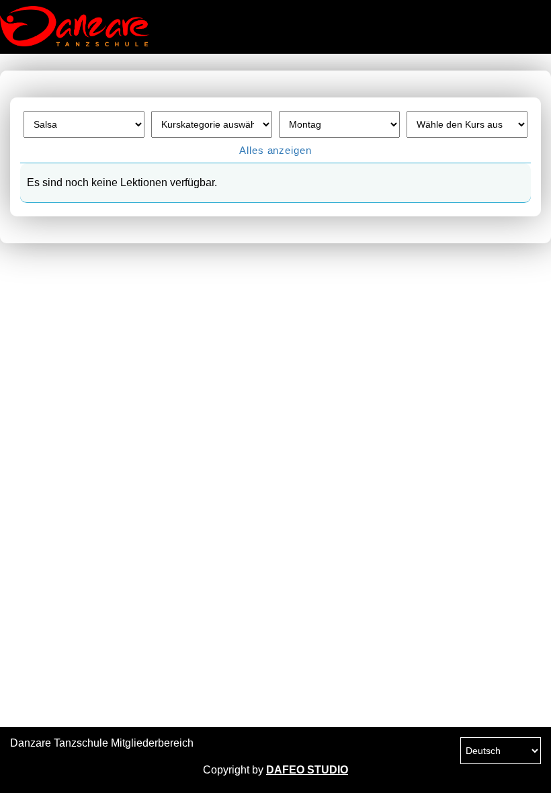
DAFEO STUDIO (307, 770)
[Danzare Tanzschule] (67, 26)
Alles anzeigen (275, 150)
